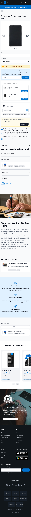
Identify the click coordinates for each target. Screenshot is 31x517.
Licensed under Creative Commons (15, 509)
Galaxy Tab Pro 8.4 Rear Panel (12, 11)
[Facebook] (7, 485)
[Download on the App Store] (22, 453)
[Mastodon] (19, 485)
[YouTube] (16, 485)
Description (4, 145)
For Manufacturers (21, 440)
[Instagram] (13, 485)
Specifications (5, 172)
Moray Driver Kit (12, 94)
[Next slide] (17, 384)
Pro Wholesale (19, 435)
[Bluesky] (21, 485)
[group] (3, 36)
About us (3, 432)
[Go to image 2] (16, 48)
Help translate (14, 480)
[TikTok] (4, 485)
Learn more (10, 419)
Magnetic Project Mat (13, 87)
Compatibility (5, 159)
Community (19, 432)
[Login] (29, 2)
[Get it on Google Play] (22, 458)
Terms (2, 457)
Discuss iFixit (4, 437)
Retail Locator (19, 437)
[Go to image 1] (14, 48)
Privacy (3, 455)
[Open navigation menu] (1, 2)
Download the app (21, 450)
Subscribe (26, 470)
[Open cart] (25, 2)
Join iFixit (24, 124)
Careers (3, 440)
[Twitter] (10, 485)
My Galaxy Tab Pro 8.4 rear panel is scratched (14, 114)
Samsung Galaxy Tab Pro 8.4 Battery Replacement (17, 264)
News (17, 445)
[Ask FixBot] (27, 110)
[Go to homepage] (9, 2)
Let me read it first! (7, 473)
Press (17, 442)
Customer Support (5, 435)
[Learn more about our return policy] (12, 139)
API (2, 442)
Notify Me (25, 77)
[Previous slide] (13, 384)
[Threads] (24, 485)
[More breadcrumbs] (2, 11)
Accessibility (4, 452)
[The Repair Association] (27, 485)
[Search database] (22, 2)
